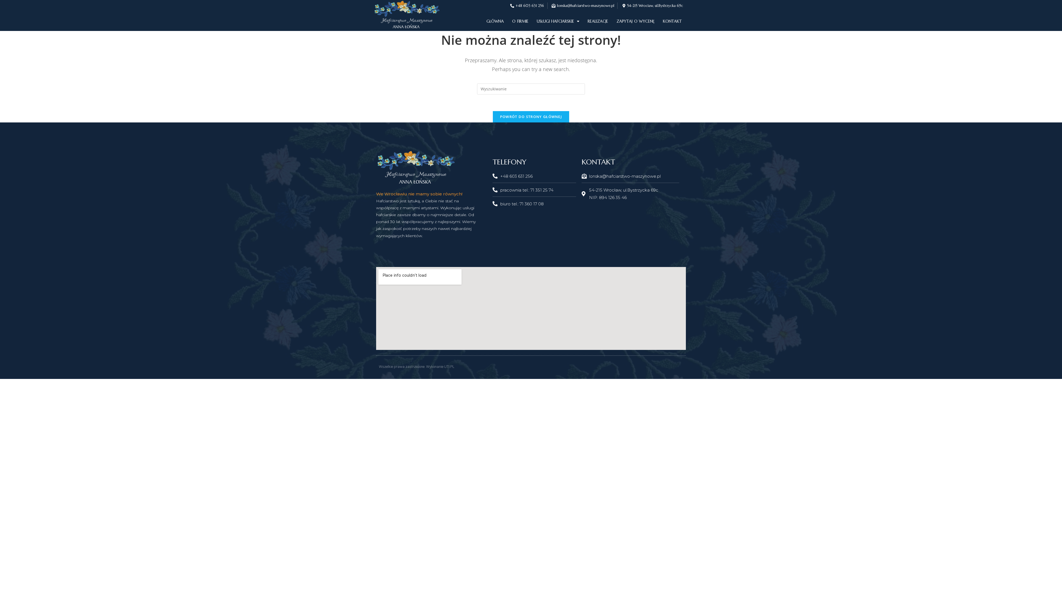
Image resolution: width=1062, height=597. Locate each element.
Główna (495, 21)
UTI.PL (449, 367)
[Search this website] (531, 88)
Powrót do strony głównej (531, 116)
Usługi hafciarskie (555, 21)
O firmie (520, 21)
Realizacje (598, 21)
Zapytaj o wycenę (635, 21)
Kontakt (672, 21)
